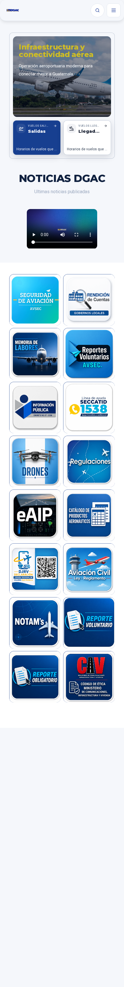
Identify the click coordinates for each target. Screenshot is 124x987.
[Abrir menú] (114, 10)
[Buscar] (97, 10)
